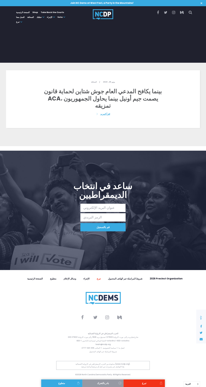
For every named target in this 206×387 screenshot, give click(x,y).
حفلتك (39, 17)
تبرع (18, 21)
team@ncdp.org (103, 344)
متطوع (53, 278)
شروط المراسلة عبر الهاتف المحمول (125, 278)
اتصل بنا (121, 348)
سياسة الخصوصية (109, 348)
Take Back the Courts (52, 12)
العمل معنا (20, 17)
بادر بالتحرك (103, 383)
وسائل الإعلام (70, 278)
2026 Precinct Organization (166, 278)
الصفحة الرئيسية (23, 12)
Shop (35, 12)
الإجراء (49, 17)
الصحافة (30, 17)
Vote (60, 17)
